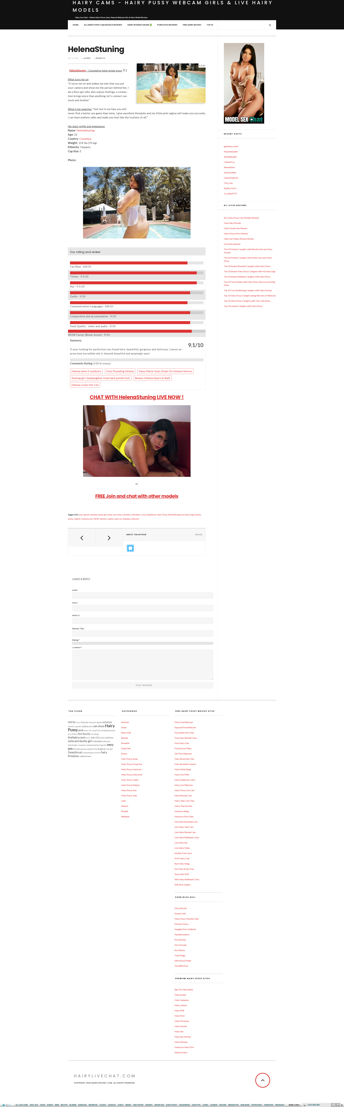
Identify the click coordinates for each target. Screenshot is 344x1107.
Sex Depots (180, 950)
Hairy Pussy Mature (130, 785)
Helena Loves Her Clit (85, 384)
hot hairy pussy (80, 749)
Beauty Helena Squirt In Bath (152, 378)
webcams (135, 519)
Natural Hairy (181, 1052)
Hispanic (92, 722)
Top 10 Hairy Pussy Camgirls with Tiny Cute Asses (247, 300)
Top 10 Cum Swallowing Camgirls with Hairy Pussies (248, 290)
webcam (106, 741)
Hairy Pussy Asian (129, 759)
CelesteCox (229, 162)
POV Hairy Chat (182, 858)
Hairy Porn (180, 1015)
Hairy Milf (179, 1010)
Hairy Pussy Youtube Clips (187, 918)
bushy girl (102, 514)
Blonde (124, 738)
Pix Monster (180, 939)
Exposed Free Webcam (185, 727)
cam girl (109, 749)
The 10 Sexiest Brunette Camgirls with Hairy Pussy (247, 266)
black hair (72, 745)
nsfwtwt (103, 519)
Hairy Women (181, 1042)
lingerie (77, 519)
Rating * (76, 640)
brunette (93, 514)
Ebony (124, 753)
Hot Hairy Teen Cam (184, 827)
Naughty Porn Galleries (185, 929)
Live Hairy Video (182, 848)
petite (102, 738)
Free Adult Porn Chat (184, 732)
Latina (70, 519)
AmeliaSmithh (230, 156)
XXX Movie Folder (183, 960)
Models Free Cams (183, 853)
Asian (123, 727)
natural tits (92, 749)
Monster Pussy (181, 924)
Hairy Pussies (181, 1026)
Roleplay (126, 519)
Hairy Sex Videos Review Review (239, 238)
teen (89, 756)
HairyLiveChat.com (105, 1076)
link (341, 1065)
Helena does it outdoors (86, 371)
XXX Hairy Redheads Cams (187, 879)
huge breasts (195, 514)
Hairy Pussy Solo (129, 790)
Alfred (87, 58)
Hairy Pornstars (182, 1021)
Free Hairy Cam (182, 743)
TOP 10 (210, 25)
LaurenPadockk (231, 177)
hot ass (84, 722)
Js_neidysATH (230, 193)
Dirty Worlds (181, 908)
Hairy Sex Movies (183, 1036)
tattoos (109, 737)
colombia (126, 514)
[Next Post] (109, 537)
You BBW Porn (181, 966)
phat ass (118, 519)
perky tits (88, 730)
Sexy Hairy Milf (182, 874)
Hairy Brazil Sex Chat (184, 759)
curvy (143, 514)
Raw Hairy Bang (182, 863)
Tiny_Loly (228, 183)
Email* (75, 603)
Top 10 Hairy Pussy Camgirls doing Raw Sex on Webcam (250, 295)
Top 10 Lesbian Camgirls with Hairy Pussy (243, 306)
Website (76, 615)
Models (124, 811)
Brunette (100, 58)
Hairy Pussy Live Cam (184, 790)
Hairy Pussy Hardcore (131, 769)
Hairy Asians (180, 994)
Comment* (77, 647)
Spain (99, 722)
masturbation (93, 745)
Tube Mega (180, 955)
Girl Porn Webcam (183, 753)
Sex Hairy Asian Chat (184, 869)
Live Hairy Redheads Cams (187, 837)
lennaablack (229, 167)
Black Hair (126, 732)
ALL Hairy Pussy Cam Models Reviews (103, 25)
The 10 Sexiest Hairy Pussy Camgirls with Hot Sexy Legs (249, 271)
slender (71, 726)
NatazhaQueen (231, 151)
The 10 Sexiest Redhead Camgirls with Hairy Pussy (247, 276)
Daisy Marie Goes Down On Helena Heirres (165, 371)
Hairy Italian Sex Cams (185, 779)
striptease (106, 730)
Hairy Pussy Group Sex (131, 764)
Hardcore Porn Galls (184, 816)
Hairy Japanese (182, 1000)
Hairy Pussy (162, 514)
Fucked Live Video (183, 748)
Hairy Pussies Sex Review (235, 228)
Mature (124, 806)
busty (110, 514)
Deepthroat (151, 514)
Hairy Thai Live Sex (183, 806)
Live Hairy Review (232, 244)
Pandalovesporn (182, 934)
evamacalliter (230, 172)
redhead (83, 756)
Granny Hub (180, 913)
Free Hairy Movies (192, 25)
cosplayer (82, 745)
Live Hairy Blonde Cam (185, 832)
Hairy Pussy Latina (129, 779)
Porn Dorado (181, 945)
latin (90, 726)
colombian (135, 514)
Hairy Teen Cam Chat (184, 800)
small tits (96, 730)
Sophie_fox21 (230, 188)
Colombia (85, 138)
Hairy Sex (179, 1031)
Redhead (125, 816)
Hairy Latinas (181, 1005)
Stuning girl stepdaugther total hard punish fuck (100, 378)
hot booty (185, 514)
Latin (123, 800)
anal (81, 514)
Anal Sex (125, 722)
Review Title (78, 628)
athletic (74, 734)
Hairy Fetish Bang (183, 769)
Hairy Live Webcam (184, 785)
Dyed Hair (126, 748)
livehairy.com (86, 519)
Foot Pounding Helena (120, 371)
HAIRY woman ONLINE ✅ (139, 25)
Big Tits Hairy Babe (184, 989)
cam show (117, 514)
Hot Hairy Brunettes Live (186, 821)
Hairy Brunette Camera (185, 764)
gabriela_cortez (231, 146)
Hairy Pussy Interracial (131, 774)
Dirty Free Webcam (184, 722)
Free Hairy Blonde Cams (186, 738)
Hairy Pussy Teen (129, 795)
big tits (86, 514)
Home (75, 25)
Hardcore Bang (182, 811)
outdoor (110, 519)
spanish (78, 726)
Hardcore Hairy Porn (184, 1047)
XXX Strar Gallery (183, 884)
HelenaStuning (77, 70)
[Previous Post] (81, 537)
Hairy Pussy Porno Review (236, 233)
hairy (104, 752)
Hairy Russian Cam (183, 795)
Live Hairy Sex (181, 842)
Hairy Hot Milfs (182, 774)
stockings (95, 734)
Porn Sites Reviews (167, 25)
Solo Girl (95, 737)
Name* (75, 590)
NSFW (96, 519)
